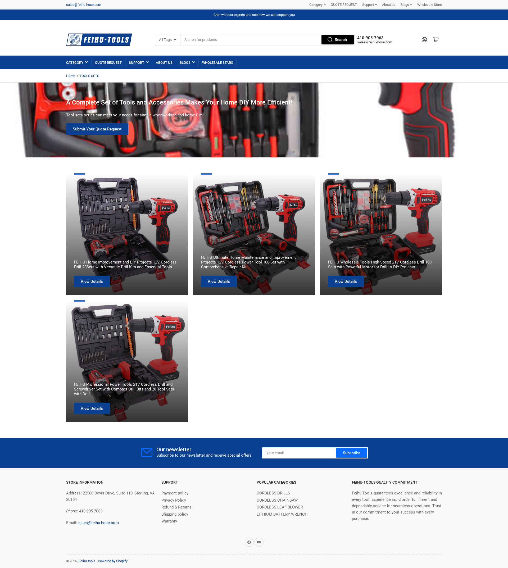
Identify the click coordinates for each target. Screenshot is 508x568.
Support (368, 5)
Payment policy (174, 493)
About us (388, 5)
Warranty (169, 521)
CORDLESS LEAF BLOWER (280, 507)
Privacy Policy (173, 500)
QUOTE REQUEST (344, 5)
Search (341, 39)
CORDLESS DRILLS (273, 493)
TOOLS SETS (89, 76)
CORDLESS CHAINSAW (277, 500)
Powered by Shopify (113, 561)
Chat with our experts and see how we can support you (254, 15)
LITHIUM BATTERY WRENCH (282, 514)
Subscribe (351, 453)
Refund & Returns (176, 507)
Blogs (405, 5)
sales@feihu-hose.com (83, 5)
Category (316, 5)
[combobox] (267, 39)
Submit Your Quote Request (97, 129)
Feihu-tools (87, 561)
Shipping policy (174, 514)
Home (70, 76)
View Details (92, 281)
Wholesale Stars (429, 5)
